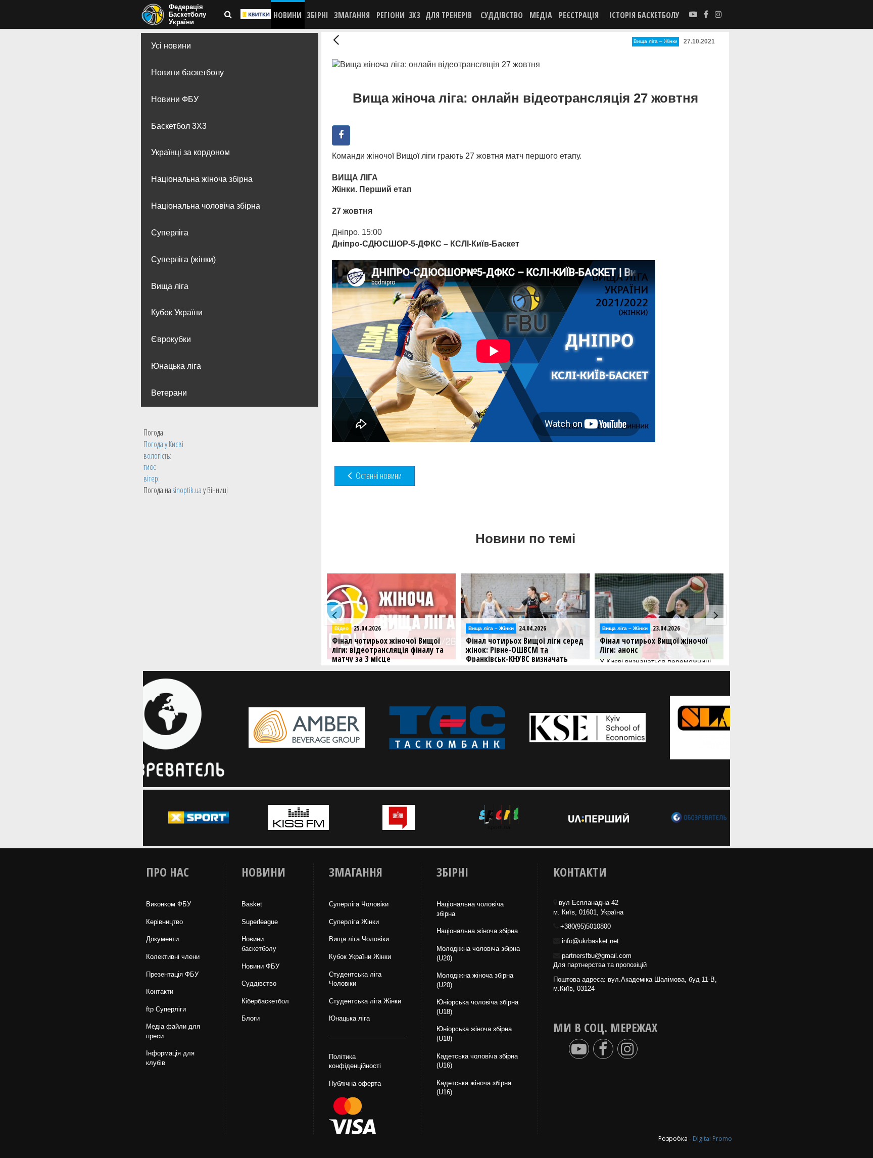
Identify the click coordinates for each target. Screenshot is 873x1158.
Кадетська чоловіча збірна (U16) (477, 1061)
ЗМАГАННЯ (352, 15)
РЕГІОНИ (390, 15)
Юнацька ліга (176, 366)
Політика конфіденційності (355, 1061)
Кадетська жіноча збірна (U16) (474, 1087)
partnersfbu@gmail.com (597, 955)
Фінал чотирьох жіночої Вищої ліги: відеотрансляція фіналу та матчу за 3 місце (388, 650)
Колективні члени (173, 956)
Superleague (259, 922)
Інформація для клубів (170, 1058)
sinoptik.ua (187, 490)
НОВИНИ (287, 15)
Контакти (159, 991)
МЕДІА (540, 15)
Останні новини (378, 475)
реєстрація (579, 15)
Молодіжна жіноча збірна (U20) (475, 980)
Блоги (250, 1018)
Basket (251, 904)
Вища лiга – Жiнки (655, 41)
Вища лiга (169, 286)
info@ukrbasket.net (590, 941)
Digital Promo (712, 1138)
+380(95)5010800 (585, 926)
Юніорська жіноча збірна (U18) (474, 1033)
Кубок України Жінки (360, 956)
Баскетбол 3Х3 (179, 126)
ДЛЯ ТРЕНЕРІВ (448, 15)
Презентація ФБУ (172, 974)
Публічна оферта (355, 1083)
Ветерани (169, 393)
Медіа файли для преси (173, 1031)
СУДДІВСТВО (501, 15)
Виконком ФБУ (168, 904)
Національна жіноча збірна (202, 179)
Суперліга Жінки (354, 922)
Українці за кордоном (190, 152)
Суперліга (169, 232)
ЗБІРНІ (317, 15)
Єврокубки (171, 339)
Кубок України (177, 312)
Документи (162, 939)
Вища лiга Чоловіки (359, 939)
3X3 (414, 15)
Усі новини (171, 45)
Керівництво (164, 922)
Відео (341, 628)
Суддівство (258, 983)
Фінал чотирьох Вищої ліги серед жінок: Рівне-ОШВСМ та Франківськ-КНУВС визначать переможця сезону (525, 654)
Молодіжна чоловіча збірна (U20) (478, 953)
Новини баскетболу (187, 72)
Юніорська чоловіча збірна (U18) (477, 1007)
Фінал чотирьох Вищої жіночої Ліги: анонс (654, 645)
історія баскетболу (644, 15)
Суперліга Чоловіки (359, 904)
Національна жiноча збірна (477, 931)
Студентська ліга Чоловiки (355, 979)
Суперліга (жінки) (183, 259)
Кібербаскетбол (265, 1001)
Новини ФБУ (175, 99)
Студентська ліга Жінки (365, 1001)
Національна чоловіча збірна (205, 206)
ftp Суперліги (166, 1009)
